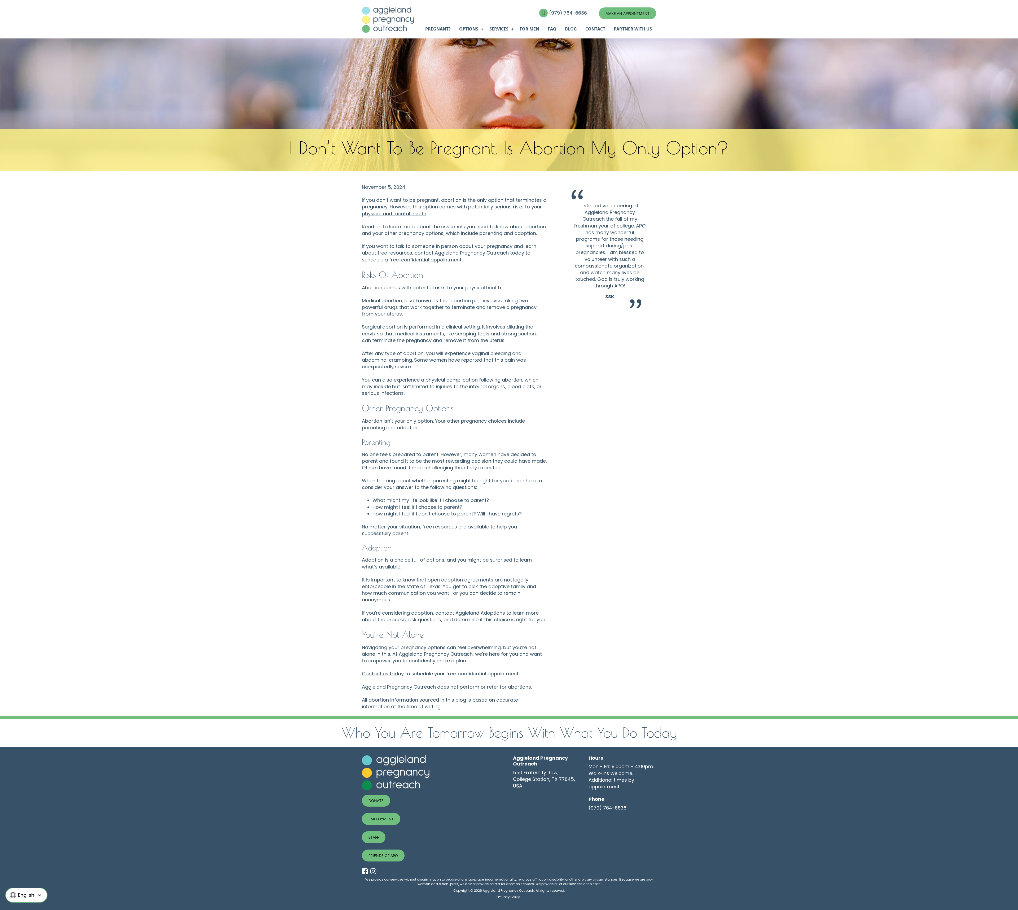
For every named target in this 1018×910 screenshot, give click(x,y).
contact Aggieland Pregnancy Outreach (462, 253)
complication (462, 380)
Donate (376, 800)
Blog (571, 29)
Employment (381, 818)
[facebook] (366, 871)
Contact (595, 29)
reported (471, 360)
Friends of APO (383, 855)
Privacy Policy (509, 897)
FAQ (552, 29)
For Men (529, 29)
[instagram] (374, 871)
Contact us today (383, 673)
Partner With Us (633, 29)
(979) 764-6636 (568, 13)
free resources (439, 526)
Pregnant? (438, 29)
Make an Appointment (627, 13)
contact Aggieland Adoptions (470, 613)
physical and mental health (394, 213)
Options (468, 29)
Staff (373, 837)
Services (498, 29)
